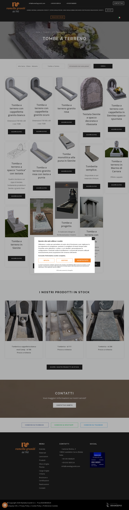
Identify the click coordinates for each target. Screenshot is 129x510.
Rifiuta (46, 260)
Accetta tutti (82, 260)
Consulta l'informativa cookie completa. (52, 255)
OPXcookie (59, 270)
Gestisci (64, 260)
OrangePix (70, 270)
